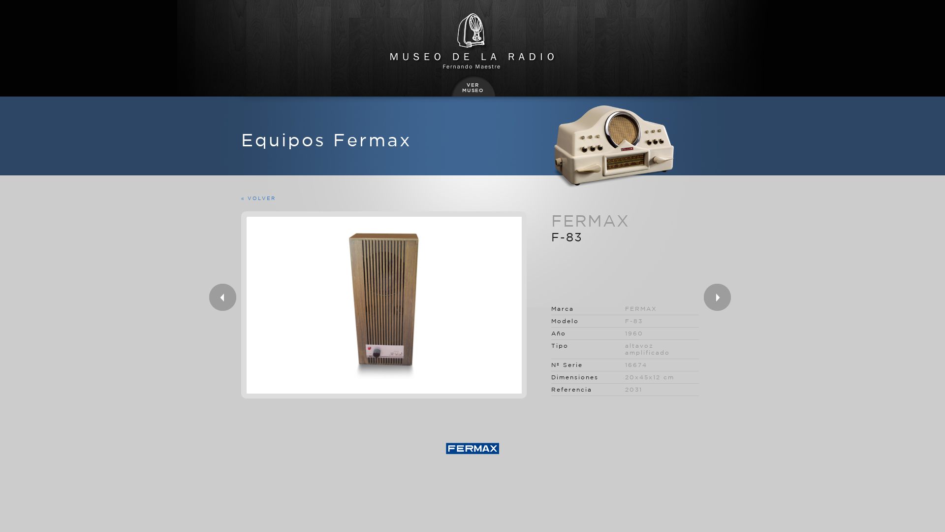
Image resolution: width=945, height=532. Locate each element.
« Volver (258, 198)
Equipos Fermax (326, 139)
